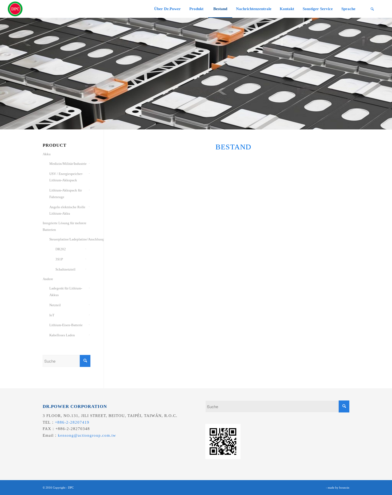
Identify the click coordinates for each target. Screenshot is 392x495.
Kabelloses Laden (62, 335)
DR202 (60, 249)
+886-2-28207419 (72, 422)
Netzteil (55, 305)
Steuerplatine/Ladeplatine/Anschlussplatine (68, 239)
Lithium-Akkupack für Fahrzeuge (65, 193)
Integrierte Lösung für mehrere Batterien (64, 226)
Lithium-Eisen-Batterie (66, 325)
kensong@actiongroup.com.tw (87, 435)
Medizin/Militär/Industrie (68, 164)
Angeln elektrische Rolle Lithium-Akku (67, 210)
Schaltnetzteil (65, 269)
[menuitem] (167, 9)
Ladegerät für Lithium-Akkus (65, 291)
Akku (47, 154)
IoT (51, 315)
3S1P (59, 259)
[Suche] (372, 9)
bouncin (344, 487)
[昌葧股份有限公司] (15, 9)
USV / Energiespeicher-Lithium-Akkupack (66, 177)
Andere (48, 279)
